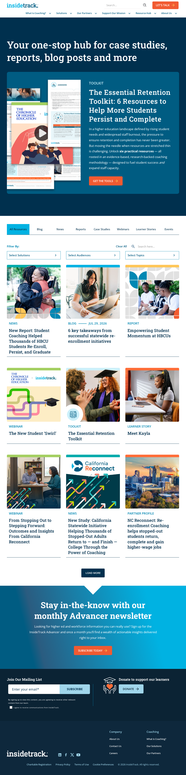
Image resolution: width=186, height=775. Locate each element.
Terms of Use (81, 764)
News (60, 229)
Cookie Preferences (103, 764)
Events (169, 229)
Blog (40, 229)
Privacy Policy (63, 764)
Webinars (123, 229)
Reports (81, 229)
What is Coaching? (156, 739)
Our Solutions (154, 746)
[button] (38, 13)
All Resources (18, 229)
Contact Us (115, 746)
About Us (114, 739)
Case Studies (102, 229)
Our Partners (154, 753)
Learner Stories (146, 229)
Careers (113, 753)
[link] (93, 650)
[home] (23, 5)
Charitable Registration (39, 764)
